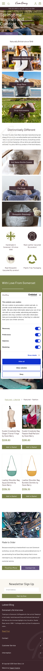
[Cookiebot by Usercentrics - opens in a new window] (28, 295)
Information (6, 653)
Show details (32, 355)
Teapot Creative (15, 668)
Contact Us (30, 568)
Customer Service (9, 645)
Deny (21, 374)
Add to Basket (11, 447)
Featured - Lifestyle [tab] (12, 399)
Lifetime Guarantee (21, 8)
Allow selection (21, 368)
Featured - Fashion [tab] (31, 399)
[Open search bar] (9, 3)
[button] (3, 4)
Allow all (21, 361)
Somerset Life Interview (12, 610)
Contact (5, 638)
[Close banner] (40, 295)
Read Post (6, 631)
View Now (9, 34)
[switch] (38, 334)
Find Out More (11, 568)
